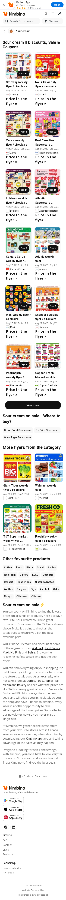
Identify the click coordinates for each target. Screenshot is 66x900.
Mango (8, 596)
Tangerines (24, 582)
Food (19, 567)
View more (33, 405)
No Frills (15, 652)
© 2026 (33, 885)
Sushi (40, 567)
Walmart (37, 648)
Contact (7, 845)
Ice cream (10, 574)
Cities (6, 849)
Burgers (21, 589)
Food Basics (52, 648)
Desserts (48, 574)
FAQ (5, 840)
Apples (52, 567)
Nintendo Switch (44, 582)
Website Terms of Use (33, 890)
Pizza (29, 567)
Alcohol (44, 589)
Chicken (36, 596)
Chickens (21, 596)
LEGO (35, 574)
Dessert (8, 582)
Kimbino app (34, 738)
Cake (56, 589)
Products (8, 854)
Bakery (24, 574)
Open (57, 4)
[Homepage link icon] (20, 776)
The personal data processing (33, 894)
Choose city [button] (55, 21)
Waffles (8, 589)
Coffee (8, 567)
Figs (33, 589)
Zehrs (31, 652)
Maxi (6, 652)
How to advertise (12, 868)
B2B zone (8, 873)
